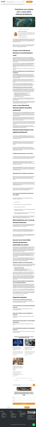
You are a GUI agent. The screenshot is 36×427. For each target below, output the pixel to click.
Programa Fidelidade (13, 417)
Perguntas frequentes (13, 414)
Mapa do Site (21, 416)
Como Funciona (13, 413)
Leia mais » (14, 355)
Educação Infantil (6, 4)
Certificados (3, 417)
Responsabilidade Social (23, 413)
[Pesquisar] (34, 385)
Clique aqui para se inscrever (16, 289)
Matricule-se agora (21, 68)
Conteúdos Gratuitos (4, 414)
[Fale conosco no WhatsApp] (33, 424)
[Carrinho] (32, 2)
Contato (12, 415)
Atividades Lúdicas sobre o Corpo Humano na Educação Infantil (18, 368)
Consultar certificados (13, 416)
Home (2, 4)
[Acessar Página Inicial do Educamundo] (3, 1)
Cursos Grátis (3, 413)
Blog (3, 4)
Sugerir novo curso (4, 416)
